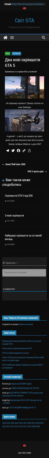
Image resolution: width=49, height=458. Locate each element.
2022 (21, 423)
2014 (12, 426)
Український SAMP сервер (21, 384)
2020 (29, 423)
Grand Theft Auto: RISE (15, 164)
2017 (42, 423)
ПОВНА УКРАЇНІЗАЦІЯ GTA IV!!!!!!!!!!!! (25, 388)
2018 (38, 423)
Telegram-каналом (26, 324)
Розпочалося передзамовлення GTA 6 (17, 348)
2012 (21, 426)
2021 (25, 423)
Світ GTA (24, 20)
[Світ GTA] (5, 37)
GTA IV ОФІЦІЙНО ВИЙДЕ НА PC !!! (22, 407)
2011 (25, 426)
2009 (34, 426)
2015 (8, 426)
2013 (17, 426)
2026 (4, 423)
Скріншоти (16, 53)
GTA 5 (7, 53)
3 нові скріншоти (14, 215)
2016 (4, 426)
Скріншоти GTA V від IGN (19, 195)
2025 (8, 423)
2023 (17, 423)
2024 (12, 423)
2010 (29, 426)
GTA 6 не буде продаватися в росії (15, 353)
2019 (34, 423)
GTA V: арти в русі (36, 171)
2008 (38, 426)
